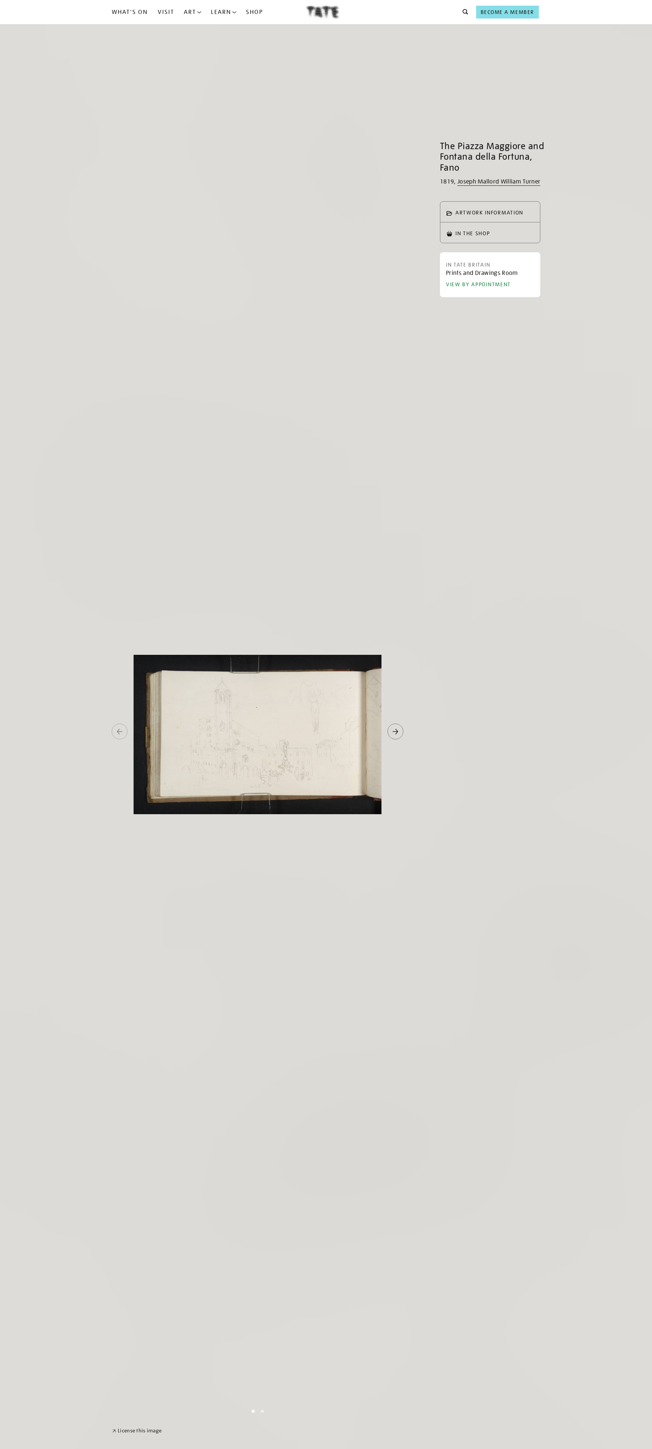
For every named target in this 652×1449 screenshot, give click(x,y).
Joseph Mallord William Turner (498, 181)
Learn (221, 12)
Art (190, 12)
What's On (130, 12)
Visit (166, 12)
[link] (137, 1430)
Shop (254, 12)
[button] (463, 12)
